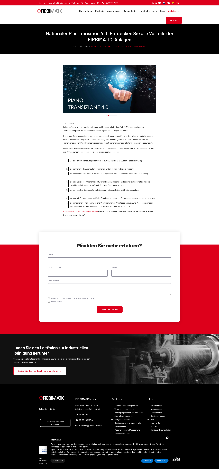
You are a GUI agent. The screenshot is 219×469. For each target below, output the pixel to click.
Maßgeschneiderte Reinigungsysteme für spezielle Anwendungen (127, 422)
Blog (162, 11)
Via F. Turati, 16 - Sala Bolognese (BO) (85, 3)
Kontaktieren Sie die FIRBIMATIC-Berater (80, 211)
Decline (147, 460)
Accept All (161, 460)
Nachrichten (173, 11)
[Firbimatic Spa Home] (49, 9)
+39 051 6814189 (111, 3)
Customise (58, 460)
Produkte (99, 11)
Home (74, 46)
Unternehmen (85, 11)
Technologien (130, 11)
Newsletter (56, 302)
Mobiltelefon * (55, 267)
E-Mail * (115, 267)
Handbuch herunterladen (161, 430)
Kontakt (174, 20)
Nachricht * (54, 281)
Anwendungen (114, 11)
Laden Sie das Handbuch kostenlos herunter (39, 370)
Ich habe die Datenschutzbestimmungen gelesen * (73, 298)
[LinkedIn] (156, 3)
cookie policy (82, 447)
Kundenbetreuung (148, 11)
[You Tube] (153, 3)
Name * (51, 255)
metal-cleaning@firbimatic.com (54, 3)
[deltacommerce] (174, 459)
